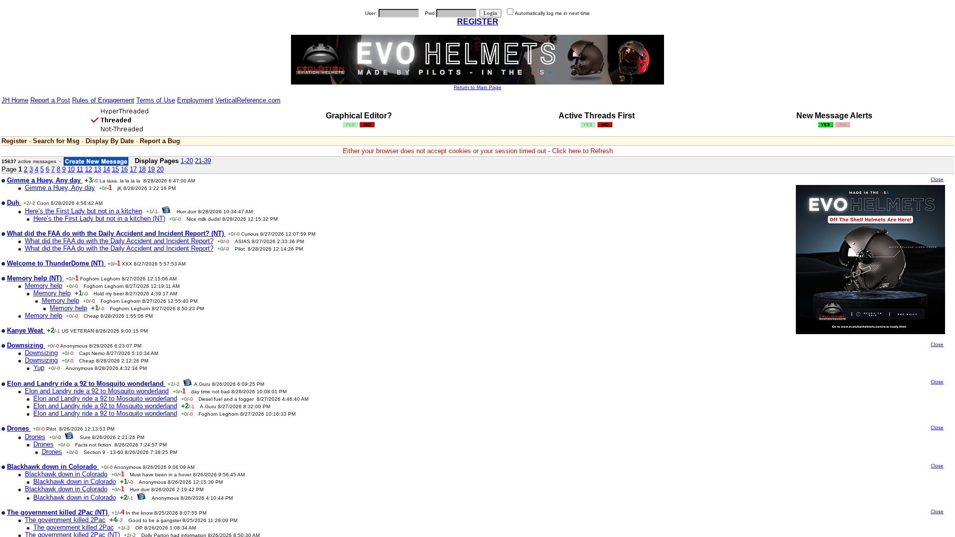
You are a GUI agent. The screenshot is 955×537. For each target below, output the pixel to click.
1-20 (187, 161)
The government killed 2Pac (65, 520)
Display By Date (110, 141)
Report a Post (50, 100)
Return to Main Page (477, 87)
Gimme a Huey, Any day (60, 187)
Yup (38, 367)
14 (106, 169)
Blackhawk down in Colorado (66, 474)
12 (88, 169)
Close (937, 179)
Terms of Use (155, 100)
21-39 (203, 161)
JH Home (14, 100)
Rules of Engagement (103, 100)
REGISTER (477, 21)
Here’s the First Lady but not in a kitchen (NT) (99, 218)
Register (14, 141)
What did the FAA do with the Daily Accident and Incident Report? (119, 241)
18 (142, 169)
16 (124, 169)
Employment (195, 100)
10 (71, 169)
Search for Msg (56, 141)
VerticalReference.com (248, 100)
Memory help (43, 285)
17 (133, 169)
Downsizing (41, 353)
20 (160, 169)
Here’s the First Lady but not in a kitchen (83, 211)
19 (151, 169)
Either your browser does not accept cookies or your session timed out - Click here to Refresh (478, 151)
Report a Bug (160, 141)
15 (115, 169)
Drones (35, 437)
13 (97, 169)
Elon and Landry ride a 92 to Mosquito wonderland (97, 391)
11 (80, 169)
